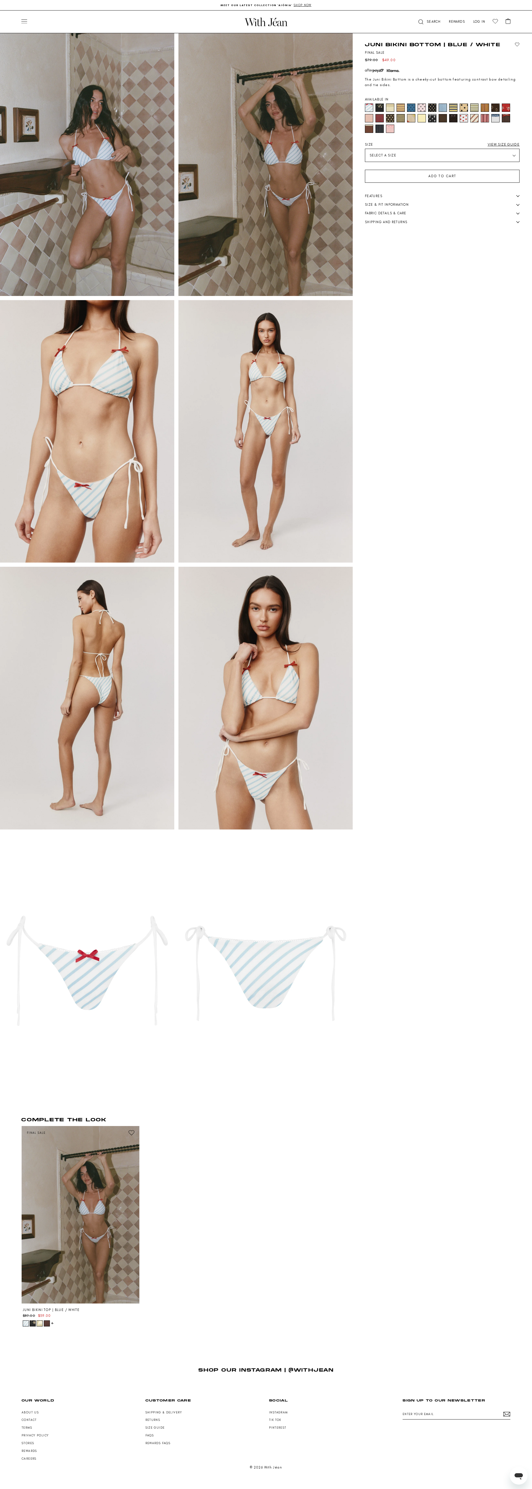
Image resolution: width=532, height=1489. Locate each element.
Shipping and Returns (386, 222)
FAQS (149, 1435)
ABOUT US (30, 1412)
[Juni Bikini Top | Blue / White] (80, 1214)
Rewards (29, 1451)
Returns (152, 1420)
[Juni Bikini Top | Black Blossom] (33, 1323)
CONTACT (29, 1420)
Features (373, 196)
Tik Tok (275, 1420)
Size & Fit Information (387, 205)
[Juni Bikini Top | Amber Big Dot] (47, 1323)
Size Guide (155, 1427)
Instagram (278, 1412)
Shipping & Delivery (163, 1412)
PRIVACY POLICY (35, 1435)
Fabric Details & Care (385, 213)
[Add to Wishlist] (517, 44)
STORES (28, 1443)
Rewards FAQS (158, 1443)
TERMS (27, 1427)
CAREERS (29, 1458)
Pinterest (277, 1427)
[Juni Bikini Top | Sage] (40, 1323)
